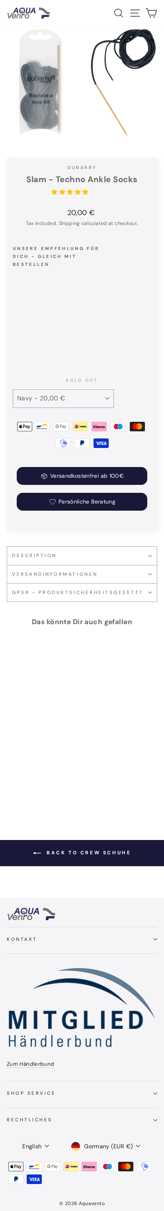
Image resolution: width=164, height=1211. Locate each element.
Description (34, 555)
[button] (70, 192)
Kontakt (22, 939)
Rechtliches (30, 1120)
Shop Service (31, 1093)
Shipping (69, 223)
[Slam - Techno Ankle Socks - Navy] (17, 338)
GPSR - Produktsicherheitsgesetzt (77, 592)
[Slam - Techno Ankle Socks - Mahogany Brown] (26, 338)
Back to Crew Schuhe (87, 853)
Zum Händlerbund (31, 1064)
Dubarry (82, 167)
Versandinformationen (55, 574)
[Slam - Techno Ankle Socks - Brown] (36, 338)
